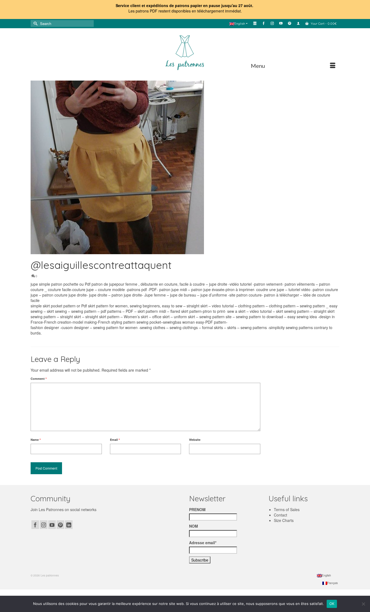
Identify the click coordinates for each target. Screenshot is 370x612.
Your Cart (323, 23)
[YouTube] (52, 524)
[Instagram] (43, 524)
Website (194, 440)
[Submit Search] (35, 23)
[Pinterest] (60, 524)
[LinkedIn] (69, 524)
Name (36, 440)
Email (115, 440)
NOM (193, 526)
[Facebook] (35, 524)
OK (332, 603)
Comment (39, 379)
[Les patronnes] (185, 51)
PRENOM (197, 509)
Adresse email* (202, 542)
